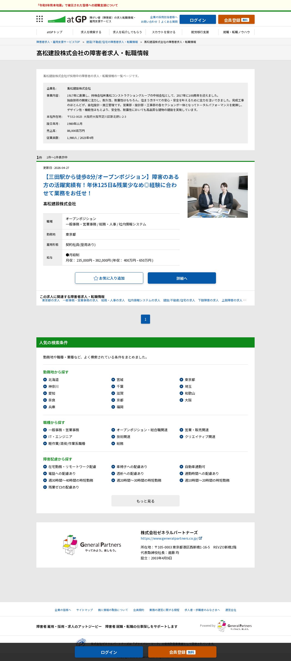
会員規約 (138, 610)
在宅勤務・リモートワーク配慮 (72, 466)
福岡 (120, 406)
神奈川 (53, 386)
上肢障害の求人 (232, 300)
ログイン (109, 652)
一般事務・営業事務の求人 (80, 300)
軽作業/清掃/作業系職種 (66, 443)
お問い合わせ (149, 21)
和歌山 (190, 393)
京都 (120, 400)
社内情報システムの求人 (144, 300)
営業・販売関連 (197, 429)
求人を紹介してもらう (127, 32)
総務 (120, 443)
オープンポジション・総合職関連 (142, 429)
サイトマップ (84, 610)
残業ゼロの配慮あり (63, 487)
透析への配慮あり (130, 473)
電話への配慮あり (62, 473)
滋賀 (120, 393)
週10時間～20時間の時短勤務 (207, 480)
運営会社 (230, 610)
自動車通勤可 (195, 466)
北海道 (53, 379)
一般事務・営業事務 (63, 429)
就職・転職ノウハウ (236, 32)
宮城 (120, 379)
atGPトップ (54, 32)
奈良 (51, 400)
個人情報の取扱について (113, 610)
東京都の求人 (51, 300)
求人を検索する (91, 32)
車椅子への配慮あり (132, 466)
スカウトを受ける (164, 32)
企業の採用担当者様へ (164, 17)
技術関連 (123, 436)
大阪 (188, 400)
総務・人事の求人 (113, 300)
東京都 (190, 379)
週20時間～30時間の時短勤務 (139, 480)
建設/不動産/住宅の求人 (179, 300)
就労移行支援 (200, 32)
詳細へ (181, 278)
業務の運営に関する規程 (164, 610)
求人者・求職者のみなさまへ (202, 610)
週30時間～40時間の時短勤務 (70, 480)
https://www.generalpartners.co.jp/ (169, 538)
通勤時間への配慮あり (202, 473)
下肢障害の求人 (208, 300)
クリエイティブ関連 (200, 436)
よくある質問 (169, 21)
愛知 (51, 393)
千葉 (120, 386)
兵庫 (51, 406)
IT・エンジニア (60, 436)
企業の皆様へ (63, 610)
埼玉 (188, 386)
